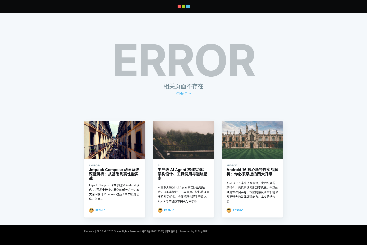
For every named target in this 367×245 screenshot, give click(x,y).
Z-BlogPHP (201, 231)
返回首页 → (183, 93)
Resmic (100, 210)
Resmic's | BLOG (94, 231)
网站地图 (170, 231)
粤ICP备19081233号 (153, 231)
